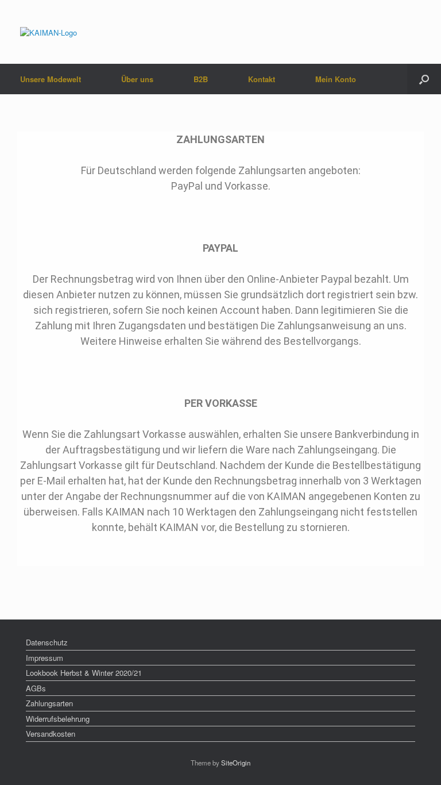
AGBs (36, 688)
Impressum (44, 657)
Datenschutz (47, 642)
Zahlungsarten (49, 703)
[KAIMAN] (48, 32)
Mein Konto (335, 79)
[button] (424, 79)
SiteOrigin (235, 762)
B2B (201, 79)
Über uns (137, 79)
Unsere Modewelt (50, 79)
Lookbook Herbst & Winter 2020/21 (84, 672)
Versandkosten (50, 733)
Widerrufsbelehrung (58, 718)
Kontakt (261, 79)
